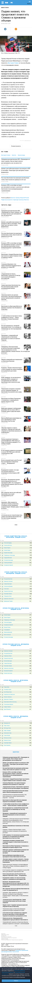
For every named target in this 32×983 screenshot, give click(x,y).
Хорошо (16, 980)
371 (30, 655)
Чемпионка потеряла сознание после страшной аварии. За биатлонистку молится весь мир (15, 842)
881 (30, 733)
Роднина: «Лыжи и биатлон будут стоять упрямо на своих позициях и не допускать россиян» (15, 831)
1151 (31, 583)
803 (30, 737)
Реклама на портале (6, 936)
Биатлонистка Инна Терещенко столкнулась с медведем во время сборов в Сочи (16, 846)
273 (30, 670)
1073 (31, 586)
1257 (31, 579)
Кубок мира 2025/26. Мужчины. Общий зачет (16, 681)
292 (30, 629)
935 (30, 560)
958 (30, 725)
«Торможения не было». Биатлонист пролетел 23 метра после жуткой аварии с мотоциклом (16, 787)
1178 (31, 547)
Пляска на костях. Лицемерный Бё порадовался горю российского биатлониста (15, 918)
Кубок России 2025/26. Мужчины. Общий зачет (16, 608)
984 (30, 689)
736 (30, 701)
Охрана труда (4, 938)
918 (30, 694)
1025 (31, 557)
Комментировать (16, 146)
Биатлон (5, 7)
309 (30, 661)
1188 (31, 545)
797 (30, 699)
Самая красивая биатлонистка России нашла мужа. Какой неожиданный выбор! (15, 791)
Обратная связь (5, 934)
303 (30, 665)
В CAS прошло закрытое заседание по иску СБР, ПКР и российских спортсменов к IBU (16, 870)
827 (30, 735)
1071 (31, 552)
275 (30, 634)
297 (30, 627)
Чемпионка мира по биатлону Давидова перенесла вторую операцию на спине (14, 909)
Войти (29, 3)
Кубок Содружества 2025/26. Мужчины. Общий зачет (16, 536)
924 (30, 562)
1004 (31, 593)
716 (30, 706)
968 (30, 598)
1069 (31, 588)
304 (30, 663)
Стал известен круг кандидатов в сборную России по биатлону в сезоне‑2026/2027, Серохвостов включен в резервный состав (15, 914)
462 (30, 617)
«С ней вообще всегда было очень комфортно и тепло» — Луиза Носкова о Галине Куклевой (16, 804)
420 (30, 620)
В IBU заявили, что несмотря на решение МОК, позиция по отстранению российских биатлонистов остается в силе (16, 836)
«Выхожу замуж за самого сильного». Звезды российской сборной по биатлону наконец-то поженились (16, 860)
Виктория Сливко (5, 155)
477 (30, 614)
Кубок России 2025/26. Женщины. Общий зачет (16, 645)
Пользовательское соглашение (9, 937)
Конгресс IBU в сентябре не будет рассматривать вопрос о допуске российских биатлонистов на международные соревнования (15, 188)
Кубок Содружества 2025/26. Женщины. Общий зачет (16, 572)
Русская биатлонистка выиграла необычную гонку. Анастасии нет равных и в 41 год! (15, 178)
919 (30, 565)
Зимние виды (21, 155)
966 (30, 601)
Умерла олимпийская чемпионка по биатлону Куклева (16, 826)
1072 (31, 550)
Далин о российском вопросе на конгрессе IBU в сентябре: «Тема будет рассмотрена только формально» (15, 170)
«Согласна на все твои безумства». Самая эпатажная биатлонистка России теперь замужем (14, 901)
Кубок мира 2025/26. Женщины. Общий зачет (16, 717)
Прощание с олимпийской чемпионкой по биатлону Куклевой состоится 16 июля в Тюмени (15, 814)
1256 (31, 581)
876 (30, 696)
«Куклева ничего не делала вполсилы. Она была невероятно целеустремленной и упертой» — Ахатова (14, 796)
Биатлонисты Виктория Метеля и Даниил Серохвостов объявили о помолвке (15, 800)
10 (0, 565)
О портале (3, 935)
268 (30, 673)
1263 (31, 687)
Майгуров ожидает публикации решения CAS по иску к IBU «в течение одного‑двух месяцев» (16, 851)
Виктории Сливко (13, 63)
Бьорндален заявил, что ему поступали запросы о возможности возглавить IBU (14, 878)
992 (30, 596)
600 (30, 745)
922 (30, 730)
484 (30, 653)
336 (30, 624)
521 (30, 651)
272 (30, 637)
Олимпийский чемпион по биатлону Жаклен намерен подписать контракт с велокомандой (16, 922)
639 (30, 742)
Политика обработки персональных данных (12, 939)
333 (30, 658)
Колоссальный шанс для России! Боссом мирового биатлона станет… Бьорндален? (15, 874)
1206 (31, 542)
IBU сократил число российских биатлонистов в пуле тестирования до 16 (16, 889)
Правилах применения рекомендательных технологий (14, 951)
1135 (31, 723)
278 (30, 632)
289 (30, 668)
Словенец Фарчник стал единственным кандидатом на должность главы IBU (14, 783)
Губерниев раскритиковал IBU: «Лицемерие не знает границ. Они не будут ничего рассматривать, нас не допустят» (15, 161)
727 (30, 704)
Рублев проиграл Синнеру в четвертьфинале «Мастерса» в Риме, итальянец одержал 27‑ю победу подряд (15, 866)
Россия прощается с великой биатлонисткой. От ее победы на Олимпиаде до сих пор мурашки (15, 809)
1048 (31, 555)
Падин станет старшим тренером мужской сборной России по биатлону (15, 905)
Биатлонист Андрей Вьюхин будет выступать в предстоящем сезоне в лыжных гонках (16, 779)
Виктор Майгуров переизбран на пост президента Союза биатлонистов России (14, 855)
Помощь (3, 933)
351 (30, 622)
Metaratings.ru (27, 140)
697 (30, 709)
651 (30, 740)
